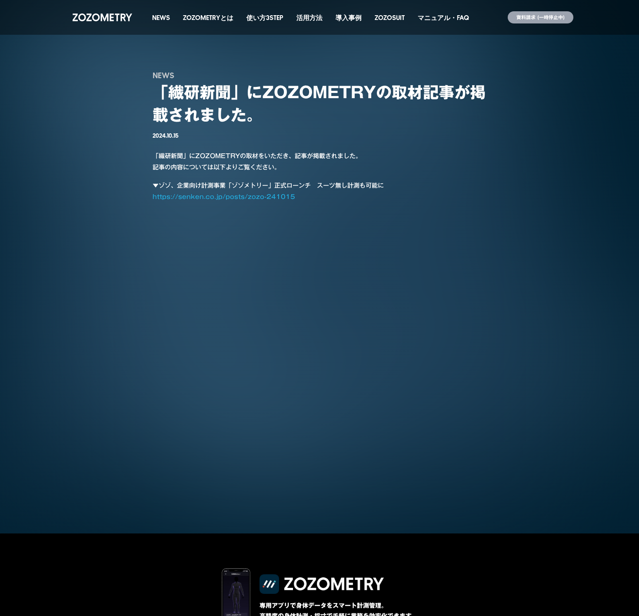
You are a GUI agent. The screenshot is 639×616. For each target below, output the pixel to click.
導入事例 (349, 17)
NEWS (161, 17)
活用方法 (309, 17)
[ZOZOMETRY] (102, 17)
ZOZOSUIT (390, 17)
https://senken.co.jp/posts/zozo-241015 (224, 197)
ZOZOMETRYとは (208, 17)
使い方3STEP (264, 17)
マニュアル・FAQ (443, 17)
